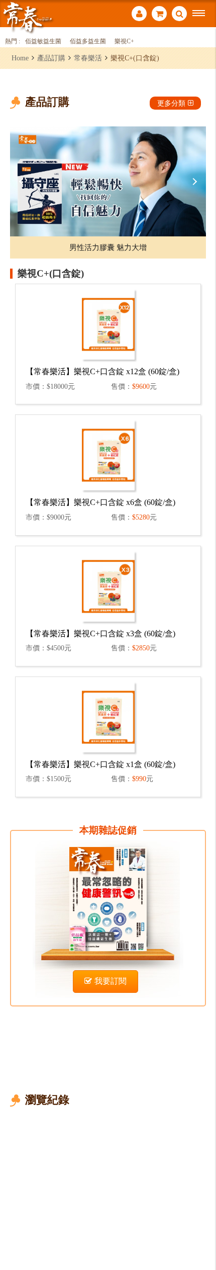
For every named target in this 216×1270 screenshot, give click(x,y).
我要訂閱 (110, 981)
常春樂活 (88, 58)
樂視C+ (124, 41)
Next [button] (193, 182)
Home (20, 58)
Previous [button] (23, 182)
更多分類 (171, 103)
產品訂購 (51, 58)
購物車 (159, 15)
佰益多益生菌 (88, 41)
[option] (108, 181)
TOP (201, 1229)
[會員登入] (139, 15)
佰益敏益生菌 (43, 41)
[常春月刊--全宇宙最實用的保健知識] (27, 17)
